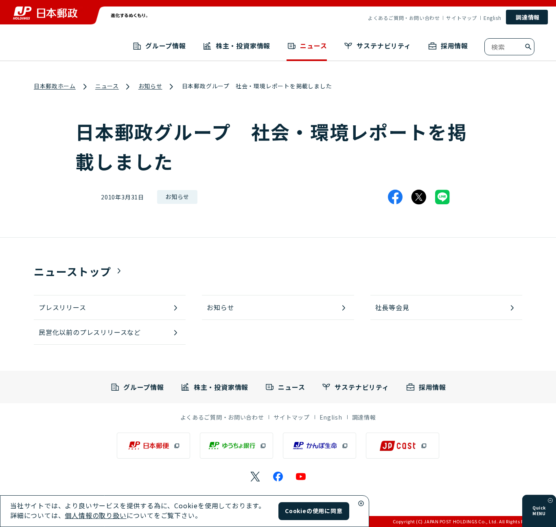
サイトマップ (461, 18)
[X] (419, 197)
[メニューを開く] (550, 500)
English (492, 18)
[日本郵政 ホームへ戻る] (45, 13)
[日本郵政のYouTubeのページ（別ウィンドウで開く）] (301, 476)
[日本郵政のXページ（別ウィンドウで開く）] (255, 476)
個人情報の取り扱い (95, 515)
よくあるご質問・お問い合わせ (404, 18)
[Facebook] (395, 197)
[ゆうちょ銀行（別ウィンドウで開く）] (236, 446)
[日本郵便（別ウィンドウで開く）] (153, 446)
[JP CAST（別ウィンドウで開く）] (402, 446)
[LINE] (442, 197)
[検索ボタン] (528, 47)
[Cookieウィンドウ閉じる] (361, 503)
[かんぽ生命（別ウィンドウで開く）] (319, 446)
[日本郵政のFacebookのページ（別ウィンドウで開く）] (278, 476)
